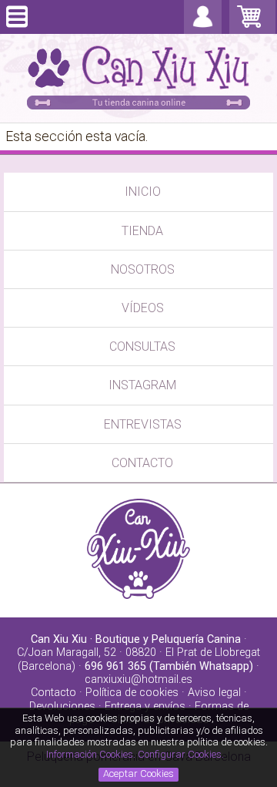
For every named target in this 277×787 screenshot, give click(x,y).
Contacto (53, 692)
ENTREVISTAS (143, 424)
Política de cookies (132, 692)
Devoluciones (62, 706)
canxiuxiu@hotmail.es (138, 679)
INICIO (143, 191)
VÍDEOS (143, 308)
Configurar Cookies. (182, 754)
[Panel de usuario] (203, 26)
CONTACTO (142, 463)
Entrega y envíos (145, 706)
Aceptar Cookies (138, 773)
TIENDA (142, 231)
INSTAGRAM (142, 385)
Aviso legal (214, 692)
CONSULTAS (142, 346)
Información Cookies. (90, 754)
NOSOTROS (143, 269)
